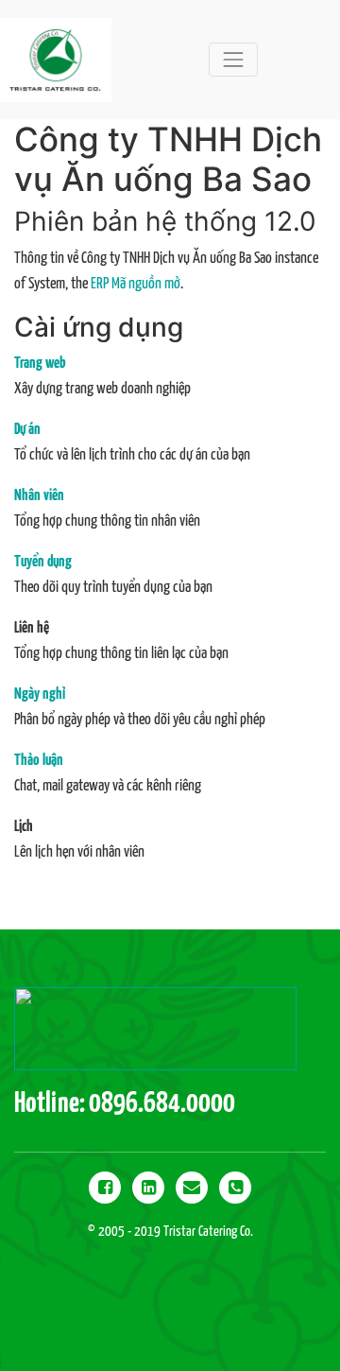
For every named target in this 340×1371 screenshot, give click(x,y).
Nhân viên (39, 496)
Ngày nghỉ (39, 694)
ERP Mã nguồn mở (135, 284)
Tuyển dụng (43, 562)
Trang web (40, 364)
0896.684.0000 (162, 1103)
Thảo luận (38, 761)
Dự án (27, 430)
